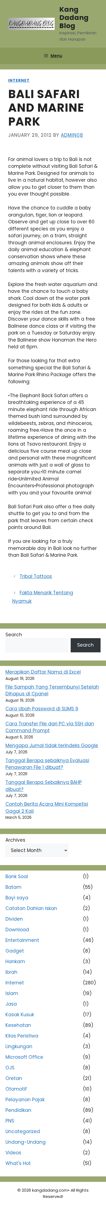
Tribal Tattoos (36, 576)
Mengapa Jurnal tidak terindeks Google (51, 745)
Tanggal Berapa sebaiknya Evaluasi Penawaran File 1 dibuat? (47, 764)
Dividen (14, 919)
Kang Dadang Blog (74, 18)
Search (13, 634)
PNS (9, 1121)
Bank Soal (16, 876)
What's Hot (18, 1163)
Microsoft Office (24, 1057)
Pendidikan (18, 1110)
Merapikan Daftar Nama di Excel (43, 672)
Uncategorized (22, 1131)
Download (17, 929)
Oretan (13, 1078)
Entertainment (22, 940)
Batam (13, 887)
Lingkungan (18, 1046)
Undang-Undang (25, 1142)
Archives (15, 840)
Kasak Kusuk (19, 1014)
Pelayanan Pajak (25, 1099)
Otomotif (16, 1089)
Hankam (15, 961)
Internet (19, 80)
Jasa (11, 1004)
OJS (9, 1067)
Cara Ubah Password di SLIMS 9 (41, 708)
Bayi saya (16, 897)
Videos (13, 1152)
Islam (11, 993)
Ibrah (11, 972)
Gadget (14, 951)
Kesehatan (18, 1025)
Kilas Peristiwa (21, 1036)
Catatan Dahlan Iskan (31, 908)
